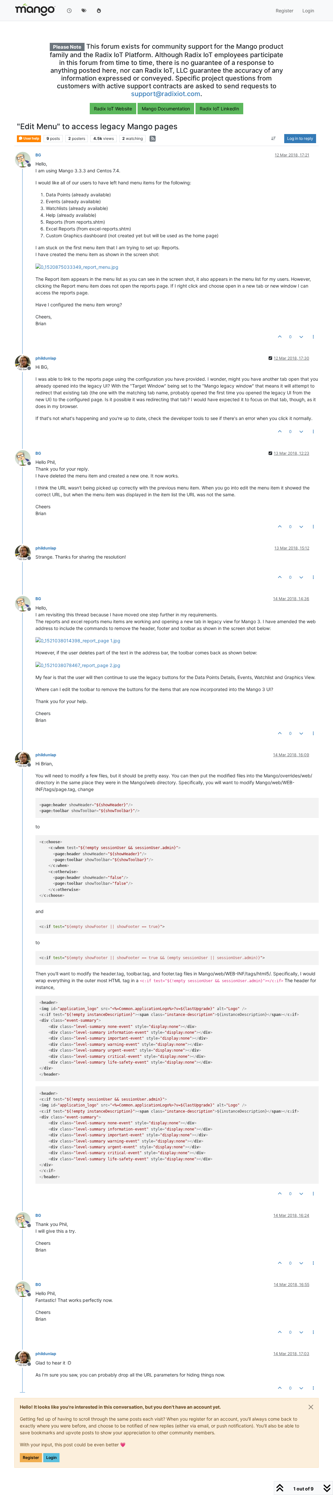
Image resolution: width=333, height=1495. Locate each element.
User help (31, 138)
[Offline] (25, 159)
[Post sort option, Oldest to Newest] (273, 138)
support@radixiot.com (165, 94)
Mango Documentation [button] (166, 108)
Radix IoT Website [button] (113, 108)
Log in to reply (300, 138)
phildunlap (45, 358)
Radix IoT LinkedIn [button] (219, 108)
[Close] (310, 1407)
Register (31, 1457)
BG (38, 155)
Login (51, 1457)
